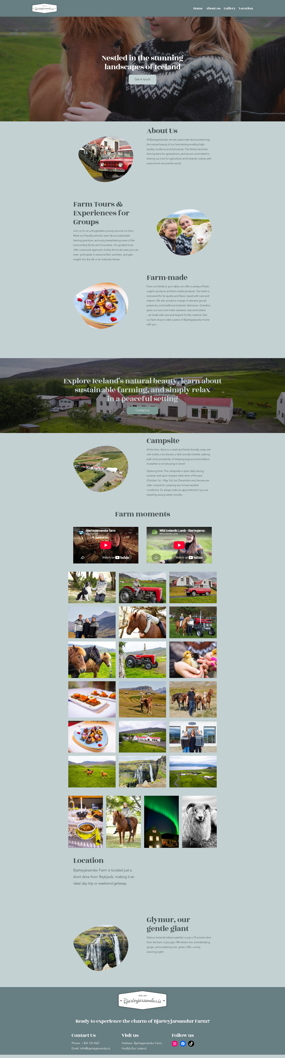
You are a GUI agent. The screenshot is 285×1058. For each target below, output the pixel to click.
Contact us (142, 410)
